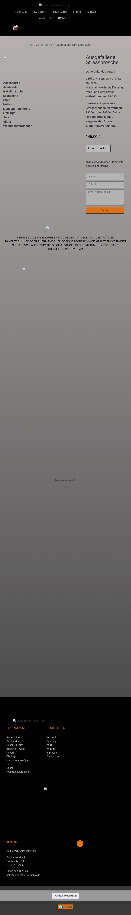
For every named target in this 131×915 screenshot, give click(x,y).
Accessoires (11, 82)
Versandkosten (101, 162)
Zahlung (51, 741)
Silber (9, 768)
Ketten (10, 752)
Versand (51, 737)
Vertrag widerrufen (65, 895)
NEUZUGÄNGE (21, 12)
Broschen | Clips (15, 748)
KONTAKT (78, 12)
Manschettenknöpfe (16, 108)
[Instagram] (80, 843)
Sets (9, 764)
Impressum (52, 752)
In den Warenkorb (98, 148)
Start (32, 44)
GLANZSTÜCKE (40, 12)
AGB (49, 745)
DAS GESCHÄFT (60, 12)
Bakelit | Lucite (13, 91)
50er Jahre (45, 44)
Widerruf (51, 748)
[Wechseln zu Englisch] (65, 18)
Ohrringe (9, 113)
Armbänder (11, 87)
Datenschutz (53, 756)
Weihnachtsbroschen (18, 771)
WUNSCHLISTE (46, 18)
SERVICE (92, 12)
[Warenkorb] (15, 27)
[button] (3, 471)
